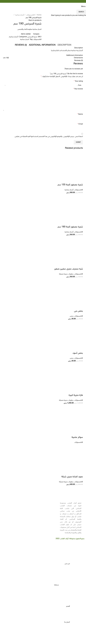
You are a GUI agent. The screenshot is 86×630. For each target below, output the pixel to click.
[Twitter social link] (46, 1)
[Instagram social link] (44, 1)
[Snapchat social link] (39, 1)
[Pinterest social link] (42, 1)
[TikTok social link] (37, 1)
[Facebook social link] (49, 1)
